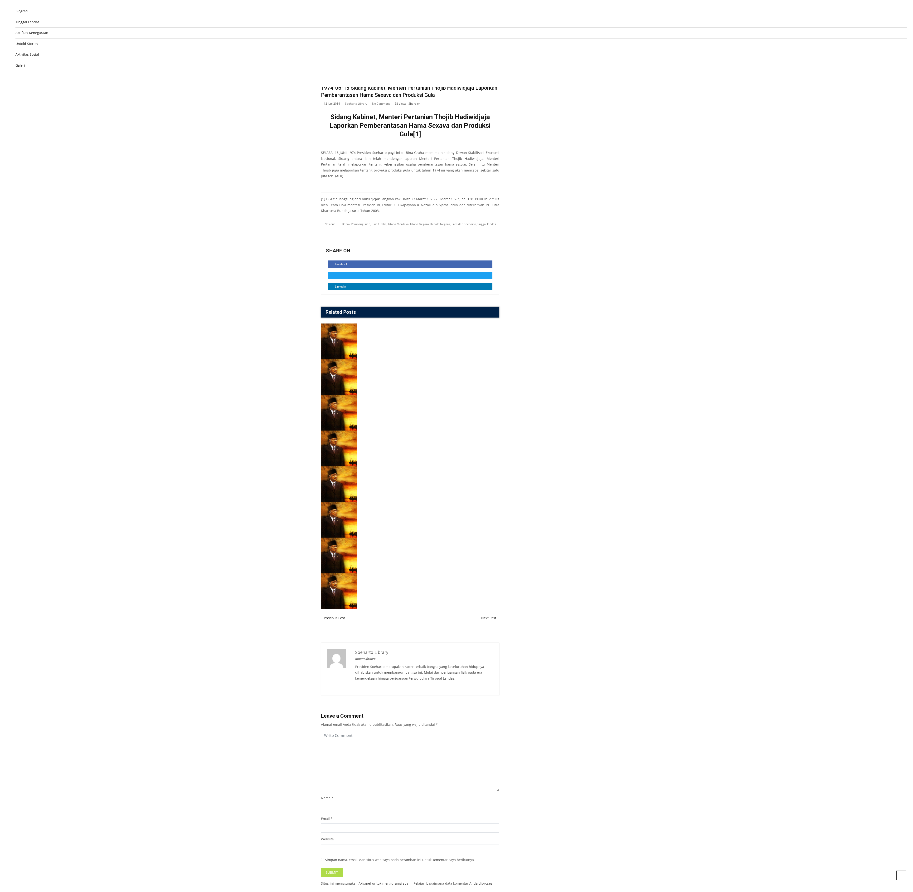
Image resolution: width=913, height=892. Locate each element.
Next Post (488, 618)
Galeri (20, 65)
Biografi (21, 11)
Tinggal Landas (27, 22)
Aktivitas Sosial (27, 54)
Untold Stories (26, 43)
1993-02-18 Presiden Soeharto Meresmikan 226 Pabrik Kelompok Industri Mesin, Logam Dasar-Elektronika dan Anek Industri (410, 484)
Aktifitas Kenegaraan (31, 32)
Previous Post (334, 618)
